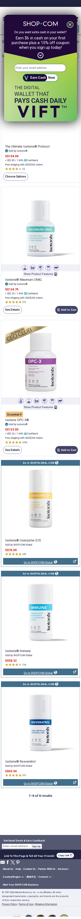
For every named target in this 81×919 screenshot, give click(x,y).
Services (63, 869)
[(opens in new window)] (40, 501)
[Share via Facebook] (8, 862)
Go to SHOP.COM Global (28, 563)
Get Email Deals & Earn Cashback (24, 840)
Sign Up (36, 846)
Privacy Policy (9, 904)
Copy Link (65, 855)
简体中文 (31, 877)
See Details (11, 311)
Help (18, 869)
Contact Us (29, 869)
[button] (13, 877)
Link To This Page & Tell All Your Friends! (29, 855)
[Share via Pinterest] (18, 862)
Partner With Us (46, 869)
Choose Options (14, 178)
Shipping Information (46, 904)
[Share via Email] (2, 863)
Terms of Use (26, 904)
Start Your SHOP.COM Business (21, 884)
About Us (8, 869)
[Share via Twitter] (13, 862)
